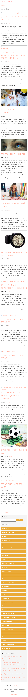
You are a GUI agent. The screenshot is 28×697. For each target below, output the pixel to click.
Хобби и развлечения (8, 644)
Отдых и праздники (7, 610)
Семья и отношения (7, 629)
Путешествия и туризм (8, 617)
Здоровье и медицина (8, 563)
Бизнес (10, 23)
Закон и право (6, 559)
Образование (6, 606)
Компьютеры (5, 575)
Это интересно (6, 648)
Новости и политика (7, 602)
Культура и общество (8, 583)
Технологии (5, 637)
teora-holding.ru (15, 686)
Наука (3, 594)
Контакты (14, 695)
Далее (6, 512)
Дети (3, 544)
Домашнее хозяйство (8, 548)
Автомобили (5, 528)
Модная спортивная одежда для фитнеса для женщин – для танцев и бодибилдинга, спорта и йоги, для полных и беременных (14, 668)
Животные (5, 555)
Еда (3, 552)
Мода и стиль (5, 586)
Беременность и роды (8, 532)
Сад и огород (5, 625)
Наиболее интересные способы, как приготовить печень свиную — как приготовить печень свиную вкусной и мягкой (13, 662)
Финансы (4, 641)
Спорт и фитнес (6, 633)
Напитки (4, 590)
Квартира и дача (6, 571)
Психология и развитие (8, 613)
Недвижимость (6, 598)
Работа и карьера (7, 621)
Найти (20, 520)
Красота (4, 579)
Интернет (4, 567)
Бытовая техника (6, 540)
